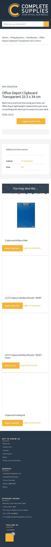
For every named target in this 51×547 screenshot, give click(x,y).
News (5, 457)
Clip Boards (31, 37)
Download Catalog (3, 121)
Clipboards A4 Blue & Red (16, 240)
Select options (12, 248)
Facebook (11, 530)
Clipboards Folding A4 (15, 415)
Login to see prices (31, 121)
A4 (22, 167)
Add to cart (10, 365)
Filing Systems (17, 37)
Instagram (11, 533)
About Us (6, 444)
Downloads (7, 454)
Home (5, 37)
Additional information (17, 149)
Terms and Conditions (12, 460)
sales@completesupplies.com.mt (18, 517)
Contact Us (7, 447)
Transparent (27, 161)
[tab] (25, 149)
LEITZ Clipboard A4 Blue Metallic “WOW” (23, 297)
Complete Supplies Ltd (12, 473)
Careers (6, 450)
